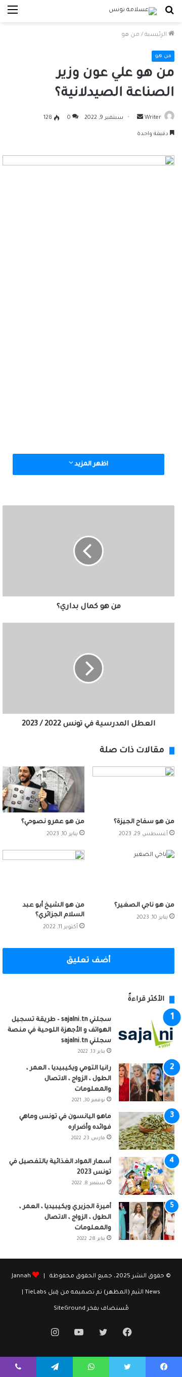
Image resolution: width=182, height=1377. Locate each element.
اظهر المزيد (90, 464)
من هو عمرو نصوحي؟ (52, 822)
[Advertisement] (91, 350)
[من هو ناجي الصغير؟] (133, 873)
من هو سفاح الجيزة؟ (144, 822)
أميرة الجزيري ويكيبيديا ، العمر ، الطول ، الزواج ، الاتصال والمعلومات (65, 1217)
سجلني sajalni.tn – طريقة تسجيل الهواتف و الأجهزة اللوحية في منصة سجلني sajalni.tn (59, 1030)
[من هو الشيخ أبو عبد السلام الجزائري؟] (43, 873)
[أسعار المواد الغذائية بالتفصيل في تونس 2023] (146, 1176)
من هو (130, 35)
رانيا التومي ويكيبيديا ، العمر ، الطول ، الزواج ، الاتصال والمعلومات (68, 1079)
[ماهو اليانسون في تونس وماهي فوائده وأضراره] (146, 1131)
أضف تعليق (89, 961)
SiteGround (69, 1309)
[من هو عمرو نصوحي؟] (43, 789)
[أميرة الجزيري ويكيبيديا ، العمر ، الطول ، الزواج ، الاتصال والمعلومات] (146, 1221)
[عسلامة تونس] (133, 11)
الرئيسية (156, 35)
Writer (153, 118)
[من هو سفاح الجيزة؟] (133, 789)
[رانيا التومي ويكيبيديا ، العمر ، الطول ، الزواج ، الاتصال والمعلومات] (146, 1082)
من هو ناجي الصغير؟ (144, 905)
